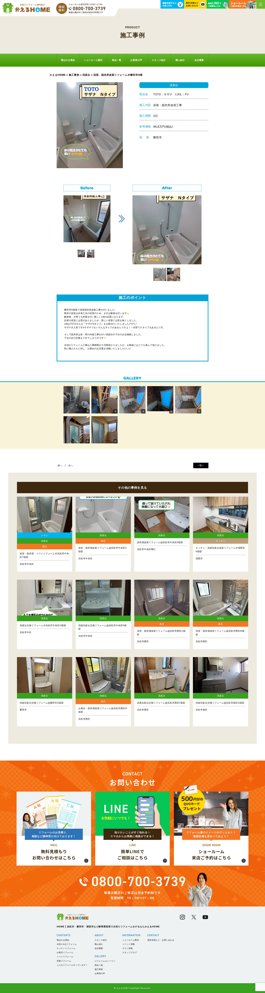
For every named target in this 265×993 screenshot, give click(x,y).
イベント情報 (128, 944)
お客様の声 (136, 60)
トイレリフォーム (65, 956)
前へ (60, 465)
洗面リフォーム (64, 961)
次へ (70, 465)
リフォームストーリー (105, 961)
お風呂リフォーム (65, 952)
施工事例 (99, 969)
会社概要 (199, 60)
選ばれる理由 (68, 60)
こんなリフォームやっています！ (72, 965)
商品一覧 (116, 60)
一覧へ (200, 465)
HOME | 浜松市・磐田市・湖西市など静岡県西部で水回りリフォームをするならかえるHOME (108, 926)
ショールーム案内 (93, 60)
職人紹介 (180, 60)
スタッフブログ (129, 952)
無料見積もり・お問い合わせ (160, 940)
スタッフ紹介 (159, 60)
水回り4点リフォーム (67, 944)
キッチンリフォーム (66, 948)
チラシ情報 (127, 948)
